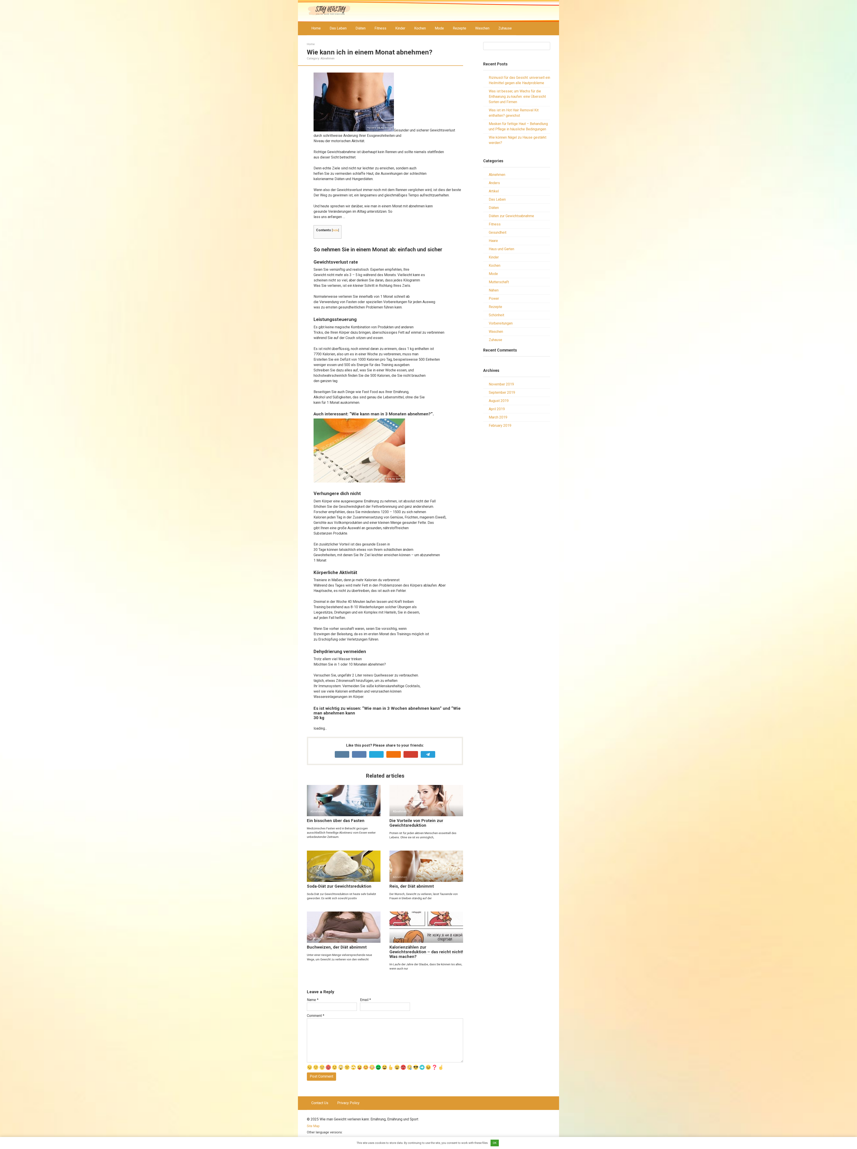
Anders (494, 183)
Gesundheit (497, 232)
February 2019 (500, 425)
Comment (315, 1016)
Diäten (361, 28)
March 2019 (498, 417)
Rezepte (459, 28)
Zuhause (505, 28)
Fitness (380, 28)
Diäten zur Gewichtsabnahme (511, 216)
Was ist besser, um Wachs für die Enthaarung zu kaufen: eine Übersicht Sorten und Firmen (517, 96)
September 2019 (502, 392)
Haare (493, 241)
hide (335, 230)
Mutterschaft (499, 282)
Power (494, 298)
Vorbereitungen (501, 323)
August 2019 (499, 401)
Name (312, 1000)
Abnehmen (327, 58)
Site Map (313, 1126)
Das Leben (338, 28)
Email (365, 1000)
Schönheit (496, 315)
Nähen (494, 290)
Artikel (494, 191)
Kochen (420, 28)
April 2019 (497, 409)
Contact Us (319, 1103)
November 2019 (501, 384)
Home (316, 28)
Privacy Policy (348, 1103)
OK (495, 1143)
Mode (439, 28)
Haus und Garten (501, 249)
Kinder (400, 28)
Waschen (482, 28)
